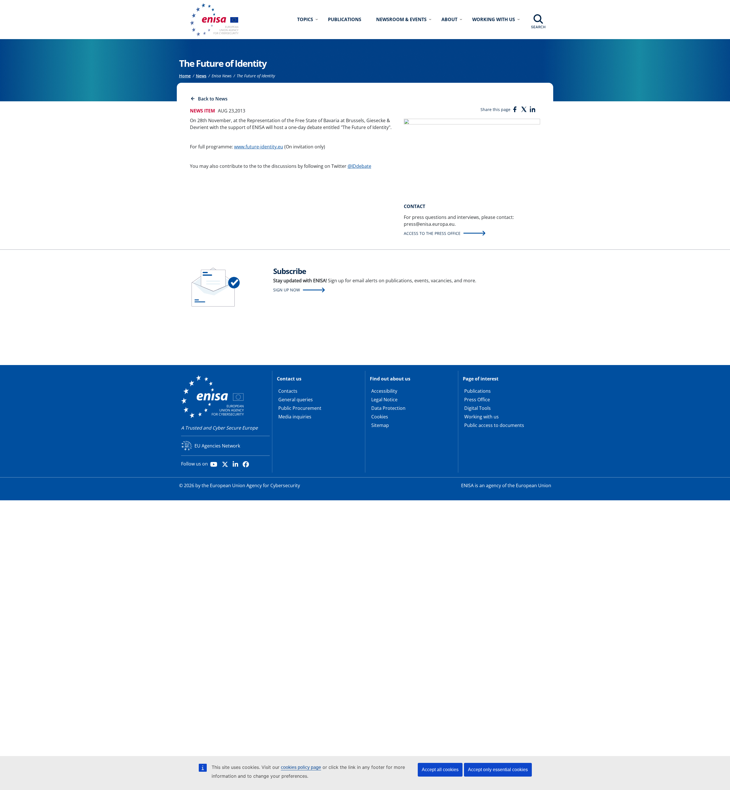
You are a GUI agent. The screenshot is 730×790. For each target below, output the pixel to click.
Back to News (213, 99)
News (201, 75)
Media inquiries (294, 417)
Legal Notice (384, 399)
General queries (295, 399)
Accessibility (384, 391)
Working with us (481, 417)
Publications (344, 19)
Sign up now (286, 290)
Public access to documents (494, 425)
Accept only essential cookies (498, 769)
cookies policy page (301, 767)
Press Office (477, 399)
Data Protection (388, 408)
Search (538, 27)
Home (185, 75)
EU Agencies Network (217, 446)
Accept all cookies (440, 769)
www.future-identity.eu (258, 147)
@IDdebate (359, 166)
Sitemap (380, 425)
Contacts (287, 391)
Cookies (379, 417)
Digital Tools (477, 408)
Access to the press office (432, 233)
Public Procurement (299, 408)
